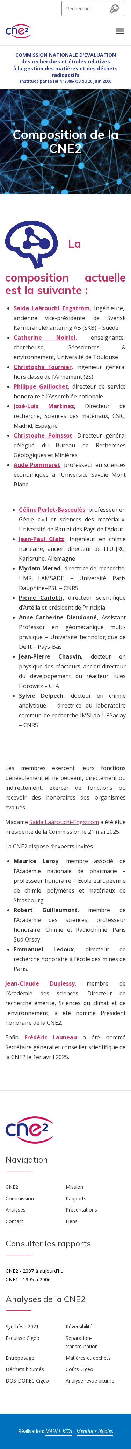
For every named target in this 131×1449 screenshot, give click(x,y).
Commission (20, 1198)
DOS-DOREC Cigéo (27, 1380)
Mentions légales (95, 1431)
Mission (74, 1187)
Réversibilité (79, 1326)
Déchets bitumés (25, 1369)
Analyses (16, 1209)
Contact (14, 1221)
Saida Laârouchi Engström (52, 308)
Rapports (76, 1198)
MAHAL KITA (58, 1431)
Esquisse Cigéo (22, 1338)
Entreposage (20, 1358)
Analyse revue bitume (90, 1380)
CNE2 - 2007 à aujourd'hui (35, 1270)
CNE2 (12, 1187)
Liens (72, 1221)
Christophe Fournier (43, 367)
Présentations (81, 1209)
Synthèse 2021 (22, 1326)
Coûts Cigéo (79, 1369)
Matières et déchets (88, 1358)
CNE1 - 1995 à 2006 (28, 1279)
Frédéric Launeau (50, 1037)
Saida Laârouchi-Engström (64, 822)
